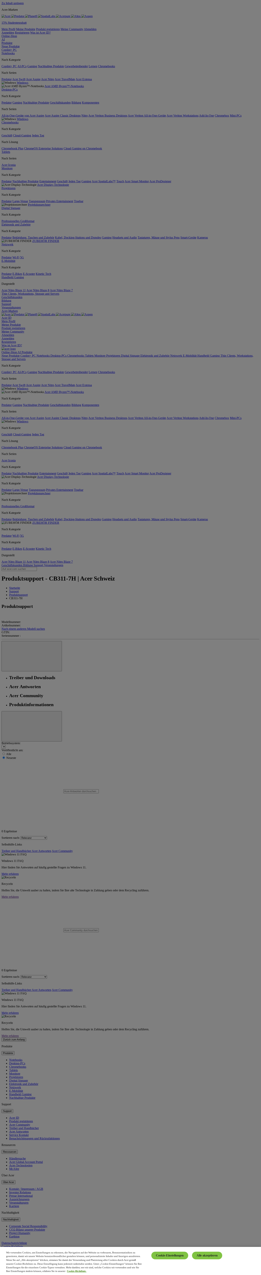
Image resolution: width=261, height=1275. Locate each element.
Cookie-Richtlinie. (76, 1271)
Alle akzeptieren (207, 1255)
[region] (130, 1261)
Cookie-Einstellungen (170, 1255)
